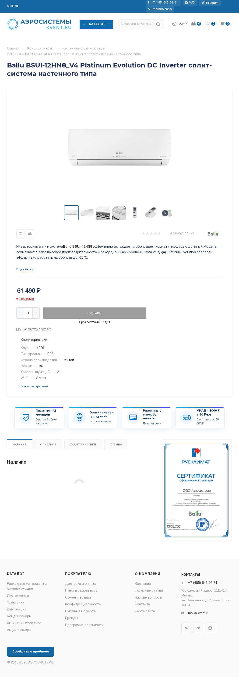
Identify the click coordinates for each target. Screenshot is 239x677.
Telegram (198, 628)
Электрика (15, 602)
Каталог (16, 574)
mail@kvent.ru (198, 613)
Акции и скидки (19, 630)
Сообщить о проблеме (30, 651)
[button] (12, 6)
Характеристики (83, 445)
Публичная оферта (80, 611)
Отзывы (116, 445)
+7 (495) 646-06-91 (164, 2)
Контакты (143, 604)
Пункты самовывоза (81, 590)
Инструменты (18, 595)
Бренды (71, 618)
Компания (143, 583)
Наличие (20, 445)
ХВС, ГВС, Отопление (24, 623)
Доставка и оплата (80, 583)
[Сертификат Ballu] (196, 490)
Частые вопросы (148, 597)
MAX (210, 628)
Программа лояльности (84, 625)
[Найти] (158, 24)
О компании (147, 574)
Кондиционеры (19, 616)
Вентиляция (16, 609)
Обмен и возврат (79, 597)
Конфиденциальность (83, 604)
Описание (48, 445)
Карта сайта (145, 611)
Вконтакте (186, 628)
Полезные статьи (149, 590)
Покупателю (78, 574)
